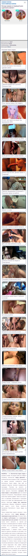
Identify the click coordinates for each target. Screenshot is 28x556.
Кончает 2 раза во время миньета (13, 227)
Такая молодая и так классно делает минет (12, 66)
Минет (9, 47)
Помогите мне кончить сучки (12, 332)
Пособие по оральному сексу (12, 279)
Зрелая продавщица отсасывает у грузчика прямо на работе (13, 192)
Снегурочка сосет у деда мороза (13, 155)
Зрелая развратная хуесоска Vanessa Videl (12, 85)
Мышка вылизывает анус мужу (12, 365)
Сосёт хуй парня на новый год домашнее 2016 (12, 121)
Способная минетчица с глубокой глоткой (13, 297)
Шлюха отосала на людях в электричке (11, 261)
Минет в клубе (7, 210)
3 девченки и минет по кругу (12, 399)
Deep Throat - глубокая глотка (12, 382)
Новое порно (6, 2)
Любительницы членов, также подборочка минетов (12, 417)
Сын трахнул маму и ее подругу (13, 103)
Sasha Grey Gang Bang (10, 348)
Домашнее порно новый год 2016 (13, 138)
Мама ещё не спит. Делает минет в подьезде (14, 173)
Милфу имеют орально (10, 435)
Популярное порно (8, 4)
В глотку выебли (8, 315)
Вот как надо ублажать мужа (12, 243)
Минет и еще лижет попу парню (13, 470)
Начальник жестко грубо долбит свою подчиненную (13, 452)
